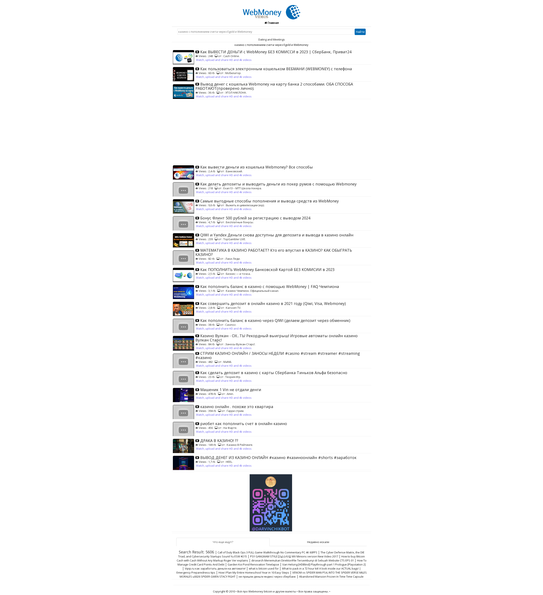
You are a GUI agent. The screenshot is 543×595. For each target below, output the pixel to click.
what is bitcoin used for (264, 568)
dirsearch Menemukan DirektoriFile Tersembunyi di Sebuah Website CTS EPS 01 (302, 560)
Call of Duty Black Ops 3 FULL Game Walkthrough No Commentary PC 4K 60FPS (267, 552)
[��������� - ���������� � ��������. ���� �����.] (271, 501)
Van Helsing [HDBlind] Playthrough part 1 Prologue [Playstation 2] (324, 564)
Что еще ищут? (223, 542)
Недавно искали (318, 542)
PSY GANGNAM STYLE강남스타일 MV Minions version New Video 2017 (294, 556)
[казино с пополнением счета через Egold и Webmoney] (271, 10)
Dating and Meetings (271, 39)
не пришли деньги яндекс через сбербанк (267, 576)
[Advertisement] (271, 131)
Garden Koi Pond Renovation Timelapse (253, 564)
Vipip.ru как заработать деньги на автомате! (215, 568)
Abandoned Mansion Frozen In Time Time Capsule (331, 576)
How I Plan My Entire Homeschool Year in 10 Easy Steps (253, 572)
